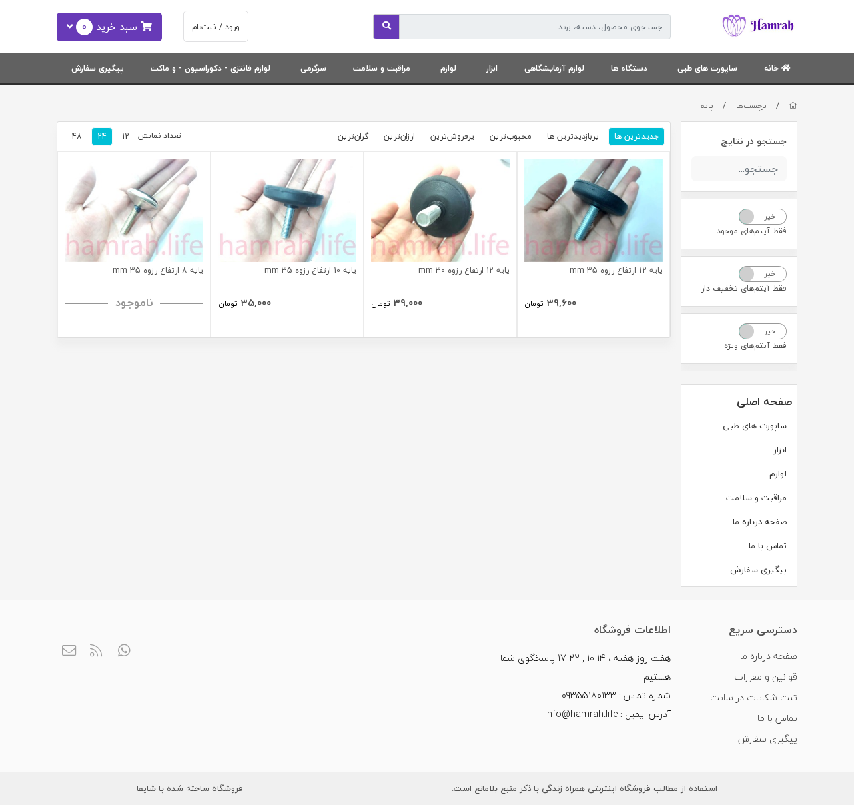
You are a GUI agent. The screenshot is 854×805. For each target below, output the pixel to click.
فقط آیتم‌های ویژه (755, 346)
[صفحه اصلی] (793, 105)
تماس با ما (768, 545)
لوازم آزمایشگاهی (554, 68)
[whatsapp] (124, 652)
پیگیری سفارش (97, 68)
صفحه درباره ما (760, 521)
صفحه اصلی (764, 401)
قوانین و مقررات (765, 676)
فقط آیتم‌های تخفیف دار (744, 288)
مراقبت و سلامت (381, 68)
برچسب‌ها (751, 105)
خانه (772, 68)
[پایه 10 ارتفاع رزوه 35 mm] (287, 211)
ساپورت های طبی (707, 68)
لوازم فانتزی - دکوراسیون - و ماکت (210, 68)
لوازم (448, 68)
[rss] (97, 652)
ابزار (492, 68)
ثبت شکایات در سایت (753, 697)
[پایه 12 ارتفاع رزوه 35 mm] (593, 211)
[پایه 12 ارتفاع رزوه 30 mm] (440, 211)
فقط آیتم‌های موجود (752, 231)
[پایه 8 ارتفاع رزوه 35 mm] (134, 211)
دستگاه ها (629, 68)
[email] (69, 652)
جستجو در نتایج (754, 141)
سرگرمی (313, 68)
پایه (707, 105)
